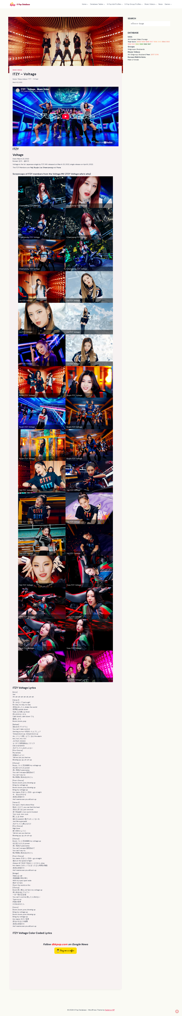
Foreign (145, 39)
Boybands (141, 49)
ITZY (16, 149)
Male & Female (133, 60)
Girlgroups (132, 49)
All (129, 39)
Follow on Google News (65, 944)
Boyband (142, 54)
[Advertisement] (65, 971)
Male (139, 39)
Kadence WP (110, 1010)
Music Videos (17, 70)
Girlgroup (134, 54)
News (161, 4)
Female (133, 39)
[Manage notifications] (177, 1011)
